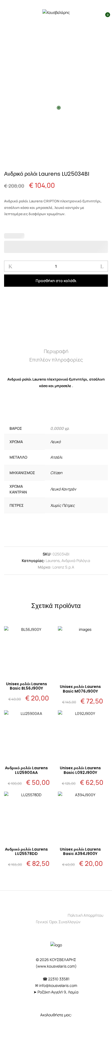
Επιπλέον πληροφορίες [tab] (56, 359)
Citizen (56, 472)
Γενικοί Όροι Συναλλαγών (58, 921)
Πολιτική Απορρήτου (85, 915)
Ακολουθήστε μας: (56, 1014)
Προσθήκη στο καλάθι (56, 280)
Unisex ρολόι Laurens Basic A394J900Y (80, 852)
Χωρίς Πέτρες (62, 505)
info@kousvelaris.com (58, 985)
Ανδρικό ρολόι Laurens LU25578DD (26, 852)
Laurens (53, 560)
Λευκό (55, 441)
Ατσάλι (56, 457)
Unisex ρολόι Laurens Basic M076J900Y (80, 689)
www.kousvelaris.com (56, 966)
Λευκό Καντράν (63, 489)
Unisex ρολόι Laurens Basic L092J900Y (80, 770)
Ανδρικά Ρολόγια (75, 560)
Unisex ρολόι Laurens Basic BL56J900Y (26, 686)
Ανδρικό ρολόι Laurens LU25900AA (26, 770)
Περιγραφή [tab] (56, 351)
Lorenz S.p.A (63, 567)
